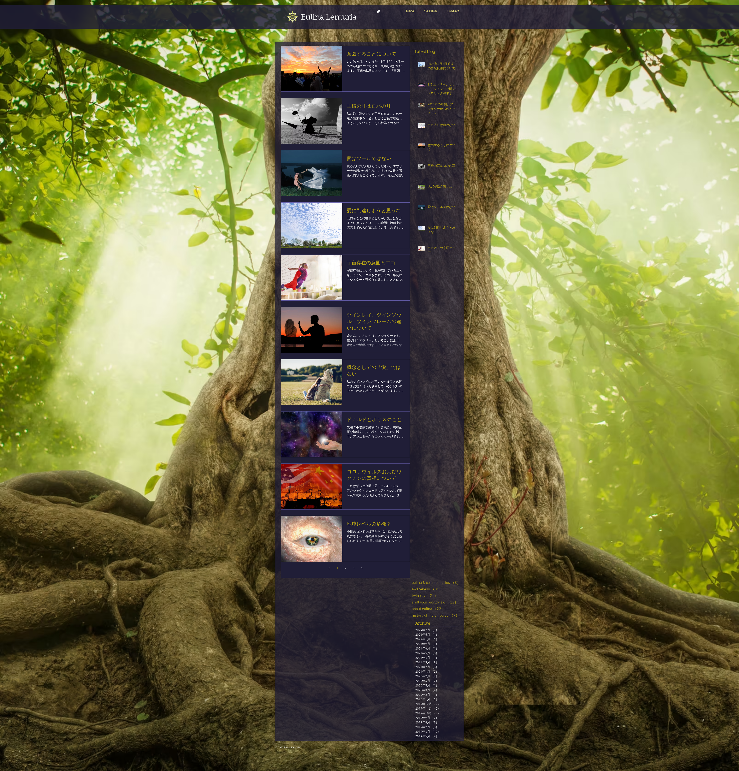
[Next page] (361, 568)
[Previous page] (329, 568)
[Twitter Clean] (378, 11)
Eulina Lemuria (328, 17)
